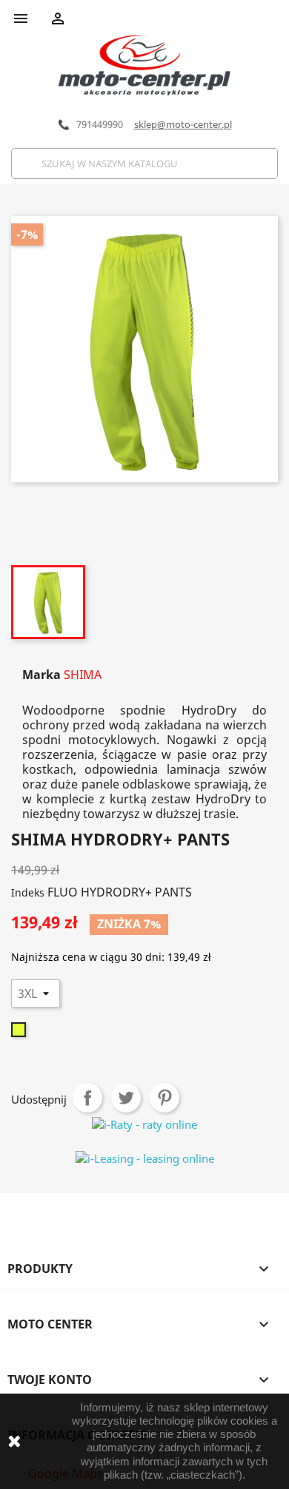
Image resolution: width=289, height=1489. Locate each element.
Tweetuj (126, 1097)
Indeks (27, 892)
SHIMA (83, 674)
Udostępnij (87, 1097)
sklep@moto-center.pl (183, 124)
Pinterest (164, 1097)
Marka (41, 674)
